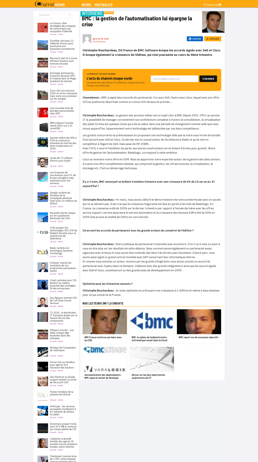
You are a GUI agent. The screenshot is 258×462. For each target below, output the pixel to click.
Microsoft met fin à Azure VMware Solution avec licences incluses (63, 61)
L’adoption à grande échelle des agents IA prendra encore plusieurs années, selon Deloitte (63, 442)
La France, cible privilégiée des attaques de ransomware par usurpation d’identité (63, 27)
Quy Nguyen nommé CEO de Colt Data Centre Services (63, 300)
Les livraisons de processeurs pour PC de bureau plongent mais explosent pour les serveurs (63, 178)
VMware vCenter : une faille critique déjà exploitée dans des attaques (62, 334)
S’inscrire (211, 5)
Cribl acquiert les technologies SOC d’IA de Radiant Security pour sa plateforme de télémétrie (63, 233)
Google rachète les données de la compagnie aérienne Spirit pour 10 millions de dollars (63, 198)
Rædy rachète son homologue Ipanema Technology (61, 250)
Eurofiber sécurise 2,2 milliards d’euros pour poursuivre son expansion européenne (62, 44)
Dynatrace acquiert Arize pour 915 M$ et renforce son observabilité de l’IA (63, 426)
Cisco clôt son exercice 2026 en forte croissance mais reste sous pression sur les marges (63, 94)
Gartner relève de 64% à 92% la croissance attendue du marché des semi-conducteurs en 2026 (63, 143)
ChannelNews (50, 4)
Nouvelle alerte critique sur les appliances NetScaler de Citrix (62, 215)
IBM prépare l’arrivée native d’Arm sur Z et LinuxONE (61, 125)
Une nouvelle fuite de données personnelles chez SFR (62, 111)
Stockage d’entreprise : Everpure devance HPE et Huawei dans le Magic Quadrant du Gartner (63, 77)
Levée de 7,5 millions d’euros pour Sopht (61, 159)
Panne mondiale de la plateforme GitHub (61, 393)
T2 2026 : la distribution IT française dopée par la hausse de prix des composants (63, 316)
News (86, 5)
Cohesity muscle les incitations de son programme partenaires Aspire (63, 266)
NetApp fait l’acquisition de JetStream (63, 349)
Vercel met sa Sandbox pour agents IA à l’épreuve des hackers (62, 365)
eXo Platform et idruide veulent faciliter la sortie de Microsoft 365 (63, 379)
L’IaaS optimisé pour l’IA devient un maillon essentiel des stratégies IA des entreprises (63, 284)
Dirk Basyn (100, 41)
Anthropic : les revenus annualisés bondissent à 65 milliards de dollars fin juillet (63, 410)
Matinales (104, 5)
